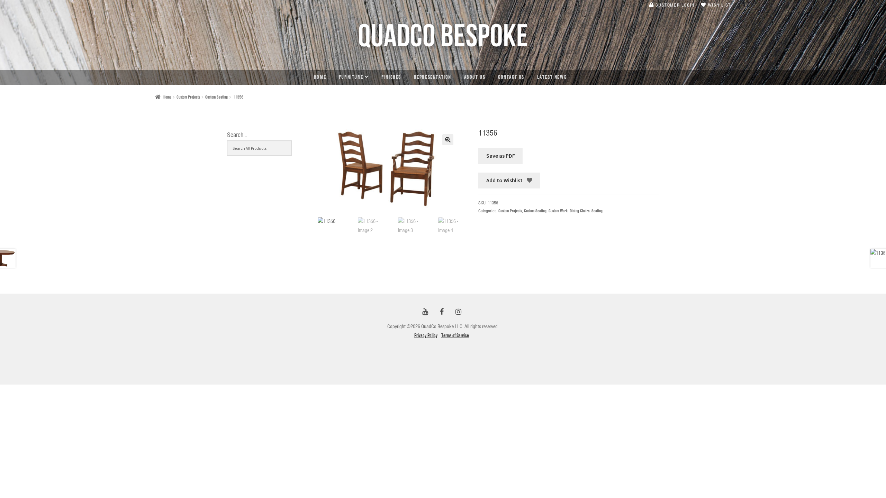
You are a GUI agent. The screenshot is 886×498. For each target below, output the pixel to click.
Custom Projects (188, 97)
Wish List (718, 5)
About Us (475, 77)
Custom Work (558, 211)
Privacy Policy (425, 335)
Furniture (351, 77)
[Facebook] (442, 312)
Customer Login (674, 5)
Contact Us (511, 77)
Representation (432, 77)
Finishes (391, 77)
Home (320, 77)
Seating (597, 211)
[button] (447, 139)
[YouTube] (425, 312)
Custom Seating (216, 97)
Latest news (552, 77)
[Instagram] (458, 312)
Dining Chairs (579, 211)
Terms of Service (455, 335)
